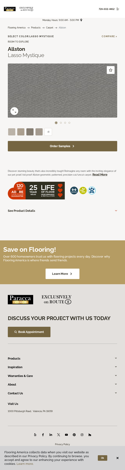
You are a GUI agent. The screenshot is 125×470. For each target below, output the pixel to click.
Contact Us (15, 393)
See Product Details (21, 210)
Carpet (49, 27)
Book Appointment (31, 332)
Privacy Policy (62, 444)
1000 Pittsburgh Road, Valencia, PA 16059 (30, 411)
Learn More (60, 273)
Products (36, 27)
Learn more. (25, 463)
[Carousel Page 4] (69, 123)
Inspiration (15, 367)
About (12, 384)
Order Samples (60, 146)
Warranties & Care (20, 376)
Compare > (109, 36)
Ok (102, 458)
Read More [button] (99, 174)
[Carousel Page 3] (65, 123)
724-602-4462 (107, 9)
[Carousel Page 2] (61, 123)
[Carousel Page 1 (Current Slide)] (56, 122)
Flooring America (17, 27)
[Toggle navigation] (118, 9)
